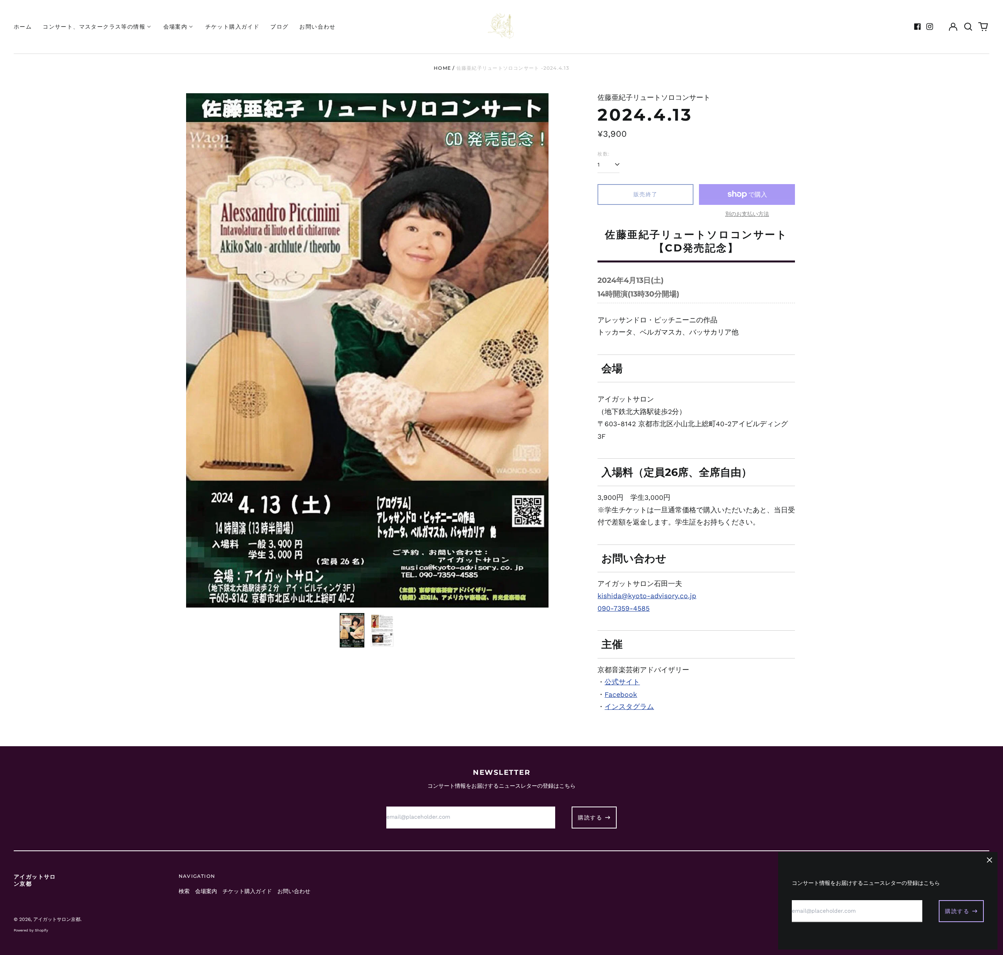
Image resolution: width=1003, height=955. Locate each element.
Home (442, 68)
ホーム (23, 26)
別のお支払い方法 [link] (747, 214)
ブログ (279, 26)
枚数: (603, 154)
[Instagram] (929, 26)
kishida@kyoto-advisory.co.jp (646, 596)
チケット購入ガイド (232, 26)
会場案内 (206, 891)
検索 (184, 891)
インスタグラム (629, 707)
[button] (968, 26)
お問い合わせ (317, 26)
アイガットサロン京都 (56, 919)
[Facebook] (917, 26)
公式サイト (622, 682)
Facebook (621, 694)
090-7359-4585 (623, 608)
